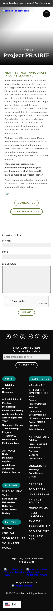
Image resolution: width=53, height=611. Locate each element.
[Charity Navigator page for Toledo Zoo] (26, 585)
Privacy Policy (35, 501)
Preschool (34, 425)
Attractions (39, 437)
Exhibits (33, 440)
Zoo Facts (37, 489)
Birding (6, 513)
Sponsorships (13, 538)
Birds (5, 454)
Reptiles (6, 461)
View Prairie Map (26, 211)
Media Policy (39, 507)
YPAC (5, 421)
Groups (6, 388)
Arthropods (8, 468)
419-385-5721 (26, 562)
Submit (26, 312)
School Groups (36, 429)
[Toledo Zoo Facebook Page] (8, 336)
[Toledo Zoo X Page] (15, 336)
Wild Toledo (12, 491)
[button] (46, 13)
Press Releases (36, 514)
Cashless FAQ (36, 538)
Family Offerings (37, 403)
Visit (9, 378)
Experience (40, 378)
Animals (9, 451)
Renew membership (12, 410)
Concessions (35, 458)
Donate (8, 528)
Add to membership (12, 414)
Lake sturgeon (9, 498)
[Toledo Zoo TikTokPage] (37, 336)
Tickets (8, 385)
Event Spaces (36, 473)
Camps (32, 400)
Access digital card (12, 417)
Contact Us (26, 202)
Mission (11, 485)
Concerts (33, 455)
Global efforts (9, 509)
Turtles (5, 495)
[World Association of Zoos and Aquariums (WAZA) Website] (37, 572)
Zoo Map (35, 521)
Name (6, 240)
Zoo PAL (8, 533)
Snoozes (33, 407)
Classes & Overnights (38, 392)
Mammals (7, 457)
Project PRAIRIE (37, 422)
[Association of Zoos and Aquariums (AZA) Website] (15, 572)
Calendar (37, 385)
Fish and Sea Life (11, 472)
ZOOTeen (7, 548)
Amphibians (8, 465)
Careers (35, 484)
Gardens (33, 451)
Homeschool (35, 411)
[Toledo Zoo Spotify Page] (45, 336)
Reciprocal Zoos (10, 443)
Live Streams (39, 494)
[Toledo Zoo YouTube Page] (30, 336)
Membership (12, 399)
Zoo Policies (39, 531)
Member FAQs (9, 439)
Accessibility (40, 526)
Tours (31, 396)
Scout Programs (37, 414)
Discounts (7, 392)
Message (9, 264)
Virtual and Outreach (40, 418)
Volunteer (11, 543)
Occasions (38, 466)
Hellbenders (8, 502)
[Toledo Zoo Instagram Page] (22, 336)
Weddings (34, 469)
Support (11, 522)
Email (6, 252)
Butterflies (7, 506)
